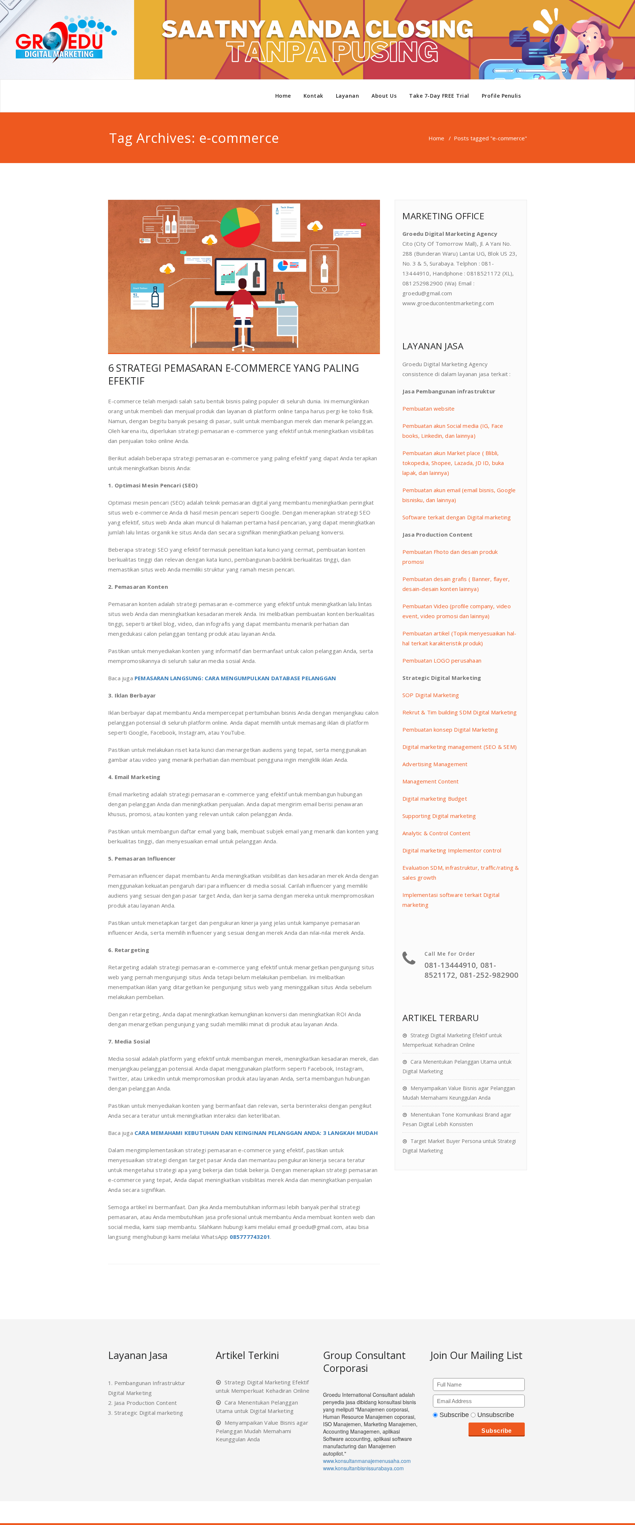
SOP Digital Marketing (430, 695)
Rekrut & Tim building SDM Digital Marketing (459, 712)
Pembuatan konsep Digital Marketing (450, 729)
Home (283, 95)
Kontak (313, 95)
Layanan (347, 95)
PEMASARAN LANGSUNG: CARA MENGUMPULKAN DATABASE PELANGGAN (235, 678)
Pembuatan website (428, 408)
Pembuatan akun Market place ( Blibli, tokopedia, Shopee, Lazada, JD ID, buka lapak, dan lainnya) (453, 462)
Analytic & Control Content (436, 833)
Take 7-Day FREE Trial (439, 95)
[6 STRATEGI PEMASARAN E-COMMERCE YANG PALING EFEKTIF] (244, 277)
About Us (384, 95)
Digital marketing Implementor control (451, 850)
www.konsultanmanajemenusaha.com (367, 1460)
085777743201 (250, 1236)
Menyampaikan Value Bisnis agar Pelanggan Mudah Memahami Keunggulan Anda (262, 1431)
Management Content (430, 781)
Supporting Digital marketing (439, 815)
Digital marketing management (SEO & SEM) (459, 746)
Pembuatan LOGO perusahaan (441, 660)
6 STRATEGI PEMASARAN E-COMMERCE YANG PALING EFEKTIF (233, 374)
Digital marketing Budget (434, 798)
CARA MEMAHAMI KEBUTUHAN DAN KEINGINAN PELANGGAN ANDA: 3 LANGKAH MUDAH (256, 1132)
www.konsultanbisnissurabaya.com (363, 1468)
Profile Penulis (501, 95)
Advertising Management (434, 764)
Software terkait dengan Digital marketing (456, 517)
